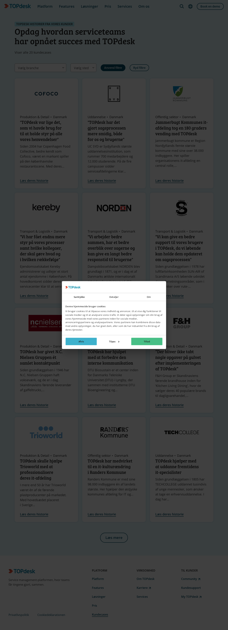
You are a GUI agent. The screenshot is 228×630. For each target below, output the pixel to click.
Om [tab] (149, 297)
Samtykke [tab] (79, 297)
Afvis (81, 341)
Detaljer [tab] (114, 297)
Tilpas (112, 341)
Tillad (147, 341)
